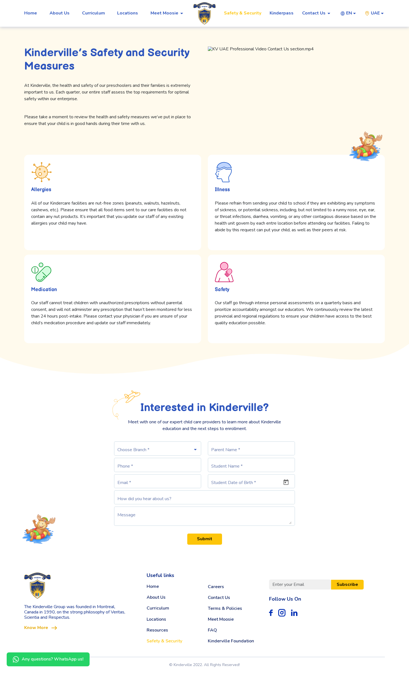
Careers (216, 587)
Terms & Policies (225, 608)
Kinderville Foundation (231, 641)
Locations (127, 13)
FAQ (212, 630)
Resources (157, 630)
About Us (60, 13)
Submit (204, 539)
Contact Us (219, 597)
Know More (36, 628)
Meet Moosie (221, 619)
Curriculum (93, 13)
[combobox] (351, 13)
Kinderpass (282, 13)
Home (30, 13)
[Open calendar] (286, 482)
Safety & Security (242, 13)
